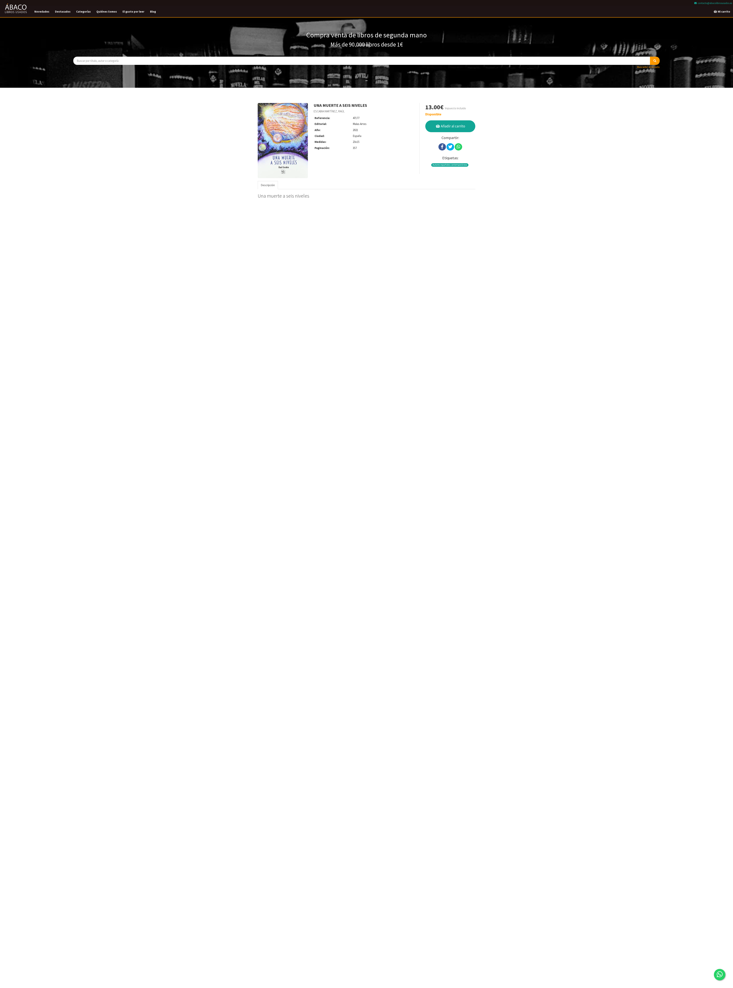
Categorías (83, 11)
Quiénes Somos (106, 11)
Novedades (41, 11)
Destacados (62, 11)
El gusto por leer (133, 11)
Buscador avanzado (648, 67)
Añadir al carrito (452, 126)
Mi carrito (723, 11)
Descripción (268, 185)
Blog (153, 11)
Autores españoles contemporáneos (450, 164)
